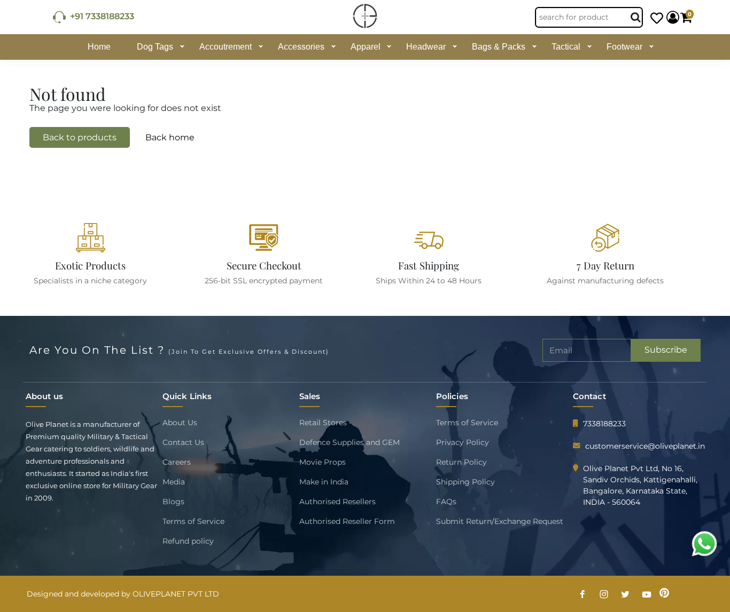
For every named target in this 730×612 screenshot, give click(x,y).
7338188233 (604, 423)
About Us (179, 422)
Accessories (301, 46)
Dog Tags (155, 46)
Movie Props (322, 462)
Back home (170, 137)
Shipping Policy (465, 482)
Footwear (624, 46)
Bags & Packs (498, 46)
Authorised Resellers (337, 501)
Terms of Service (193, 521)
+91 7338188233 (100, 16)
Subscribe (665, 350)
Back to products (80, 137)
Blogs (173, 501)
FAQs (446, 501)
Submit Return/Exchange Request (499, 521)
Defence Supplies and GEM (349, 442)
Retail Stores (323, 422)
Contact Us (183, 442)
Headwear (426, 46)
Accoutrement (225, 46)
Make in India (323, 482)
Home (99, 46)
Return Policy (461, 462)
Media (173, 482)
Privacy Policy (462, 442)
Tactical (566, 46)
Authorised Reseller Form (347, 521)
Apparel (365, 46)
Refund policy (188, 541)
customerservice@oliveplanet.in (645, 446)
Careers (176, 462)
